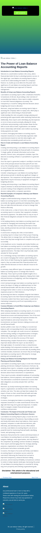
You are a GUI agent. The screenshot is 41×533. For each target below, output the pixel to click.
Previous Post (6, 477)
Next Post (36, 477)
